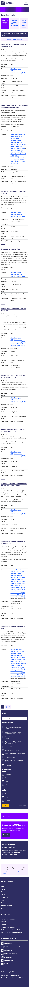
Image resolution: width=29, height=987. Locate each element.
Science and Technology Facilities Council (14, 761)
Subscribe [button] (6, 835)
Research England (10, 757)
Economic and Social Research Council (13, 737)
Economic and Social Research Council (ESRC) (18, 665)
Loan (6, 781)
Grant (6, 778)
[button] (14, 23)
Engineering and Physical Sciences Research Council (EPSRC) (18, 136)
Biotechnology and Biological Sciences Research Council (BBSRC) (18, 71)
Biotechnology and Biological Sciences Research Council (13, 732)
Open (6, 794)
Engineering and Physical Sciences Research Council (14, 742)
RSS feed (7, 816)
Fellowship (8, 774)
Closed (7, 797)
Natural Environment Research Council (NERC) (17, 158)
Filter (5, 806)
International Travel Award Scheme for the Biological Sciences (14, 484)
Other (6, 785)
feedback (15, 869)
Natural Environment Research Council (15, 753)
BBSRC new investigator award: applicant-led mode (13, 430)
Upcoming (7, 800)
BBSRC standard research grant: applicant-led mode (13, 376)
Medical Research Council (12, 750)
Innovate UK (8, 747)
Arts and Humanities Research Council (13, 727)
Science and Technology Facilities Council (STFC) (18, 161)
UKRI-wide (8, 765)
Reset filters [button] (22, 806)
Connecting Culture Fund (10, 249)
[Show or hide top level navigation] (26, 3)
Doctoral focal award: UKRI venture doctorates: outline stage (14, 106)
